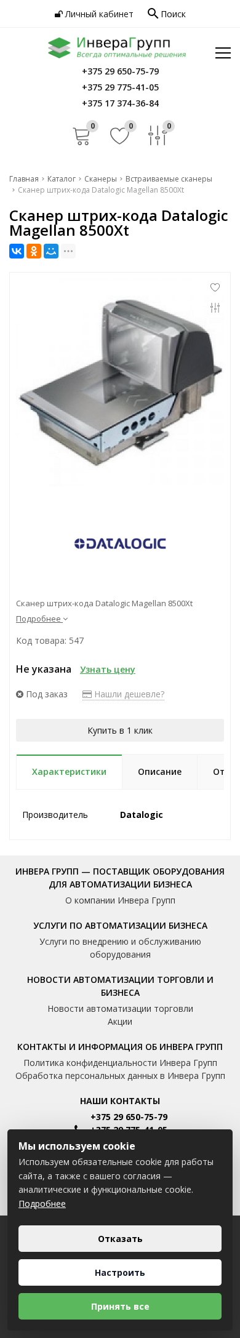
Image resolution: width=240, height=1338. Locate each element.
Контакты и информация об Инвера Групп (120, 1046)
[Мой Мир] (51, 251)
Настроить (120, 1272)
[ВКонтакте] (16, 251)
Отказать (120, 1238)
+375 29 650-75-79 (128, 1117)
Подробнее (42, 1203)
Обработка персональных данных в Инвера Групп (120, 1075)
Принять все (120, 1306)
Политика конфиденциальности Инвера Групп (120, 1062)
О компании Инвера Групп (120, 900)
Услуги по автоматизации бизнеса (120, 925)
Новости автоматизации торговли (120, 1008)
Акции (120, 1021)
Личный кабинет (98, 14)
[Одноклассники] (33, 251)
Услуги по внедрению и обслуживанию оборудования (120, 947)
